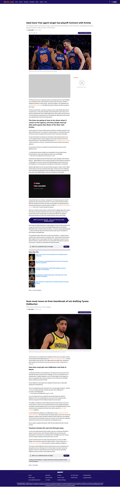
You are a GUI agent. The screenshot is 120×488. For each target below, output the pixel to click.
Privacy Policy (48, 477)
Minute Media (22, 483)
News (16, 1)
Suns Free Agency (37, 290)
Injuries (41, 1)
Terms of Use (60, 477)
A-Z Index (47, 480)
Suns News (35, 465)
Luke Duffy (31, 30)
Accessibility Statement (34, 480)
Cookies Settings (61, 480)
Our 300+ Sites (74, 475)
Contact (59, 475)
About (30, 475)
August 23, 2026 (49, 393)
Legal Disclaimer (87, 477)
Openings (47, 475)
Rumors (21, 1)
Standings (32, 1)
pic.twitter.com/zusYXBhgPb (55, 154)
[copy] (36, 33)
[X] (112, 1)
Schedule (26, 1)
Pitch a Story (32, 477)
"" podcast (57, 358)
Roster (37, 1)
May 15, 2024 (52, 156)
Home (30, 290)
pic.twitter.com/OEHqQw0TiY (36, 391)
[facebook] (109, 1)
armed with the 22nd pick (35, 105)
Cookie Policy (74, 477)
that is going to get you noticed (62, 140)
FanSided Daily (87, 475)
